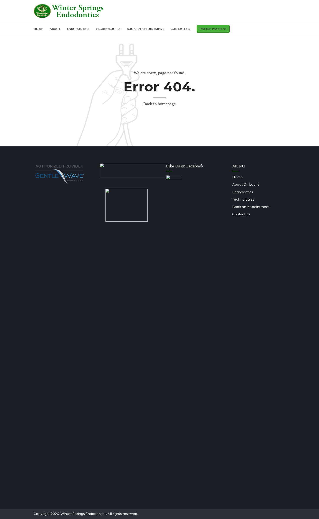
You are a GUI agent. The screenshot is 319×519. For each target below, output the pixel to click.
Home (38, 29)
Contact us (180, 29)
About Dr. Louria (245, 184)
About (55, 29)
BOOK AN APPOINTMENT (145, 29)
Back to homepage (159, 103)
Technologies (108, 29)
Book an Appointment (251, 207)
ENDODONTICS (78, 29)
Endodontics (242, 192)
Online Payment (213, 29)
